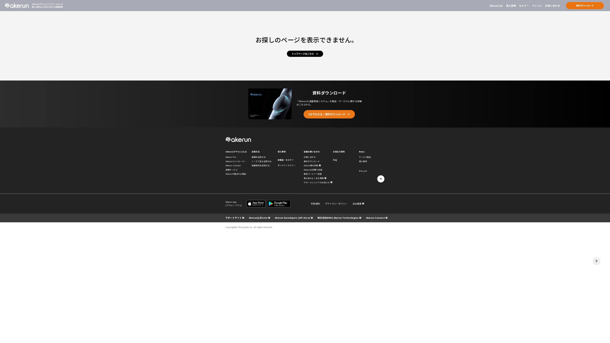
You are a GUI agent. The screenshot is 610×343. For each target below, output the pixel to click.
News (362, 151)
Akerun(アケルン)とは (236, 151)
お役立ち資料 (339, 151)
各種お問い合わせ (312, 151)
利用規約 (315, 203)
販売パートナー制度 (313, 173)
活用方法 (256, 151)
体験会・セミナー (286, 159)
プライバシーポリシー (336, 203)
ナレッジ (537, 5)
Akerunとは (496, 5)
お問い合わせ (552, 5)
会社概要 (357, 203)
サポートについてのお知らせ (317, 182)
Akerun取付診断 (311, 165)
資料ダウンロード (312, 161)
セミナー (524, 5)
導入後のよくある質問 (314, 178)
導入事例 (511, 5)
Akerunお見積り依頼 (313, 169)
